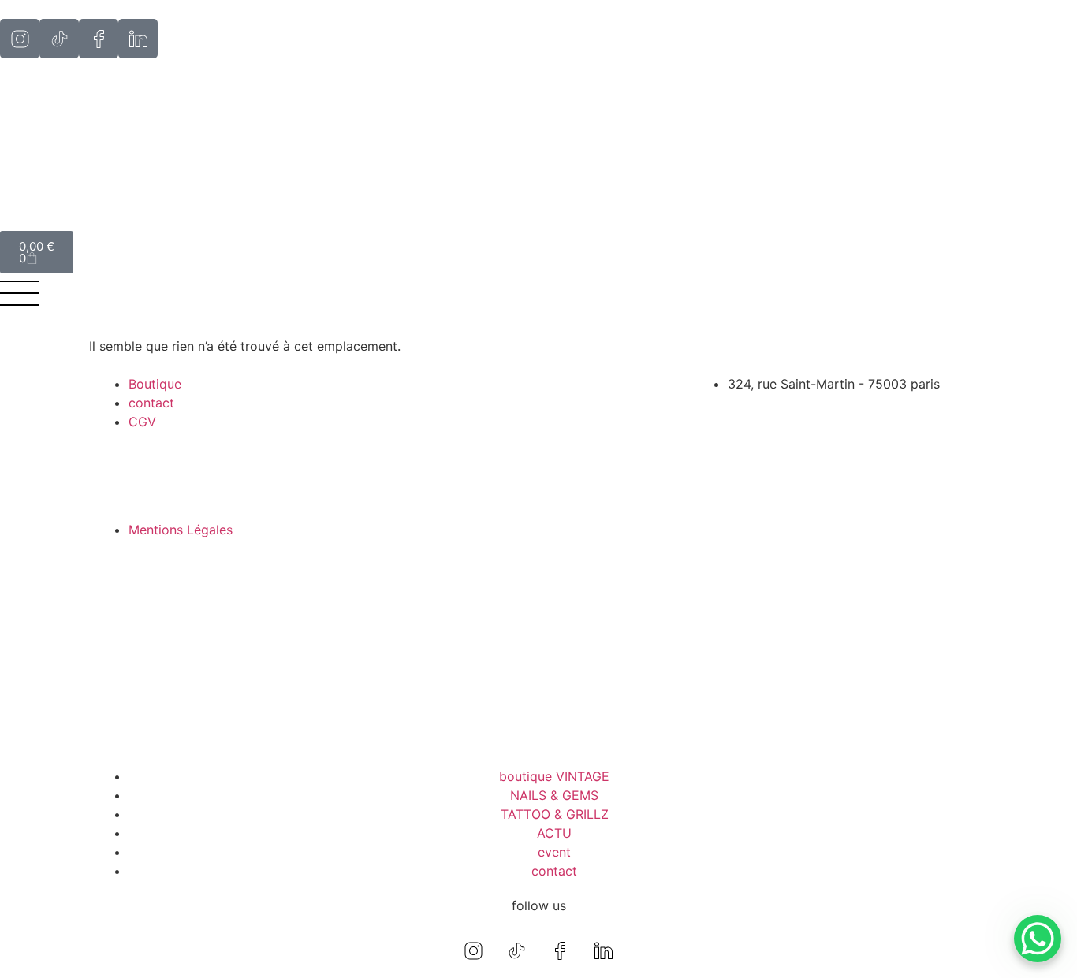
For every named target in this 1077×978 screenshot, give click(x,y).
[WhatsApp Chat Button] (1037, 938)
